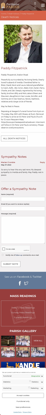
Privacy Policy (27, 412)
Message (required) (8, 214)
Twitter (37, 276)
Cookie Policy (17, 412)
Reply (42, 162)
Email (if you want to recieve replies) (15, 204)
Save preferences (23, 407)
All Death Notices (14, 138)
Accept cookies (23, 395)
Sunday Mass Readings (23, 312)
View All (38, 341)
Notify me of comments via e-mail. (22, 255)
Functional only (23, 401)
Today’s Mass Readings (23, 307)
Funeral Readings (23, 317)
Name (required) (7, 194)
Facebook (23, 276)
